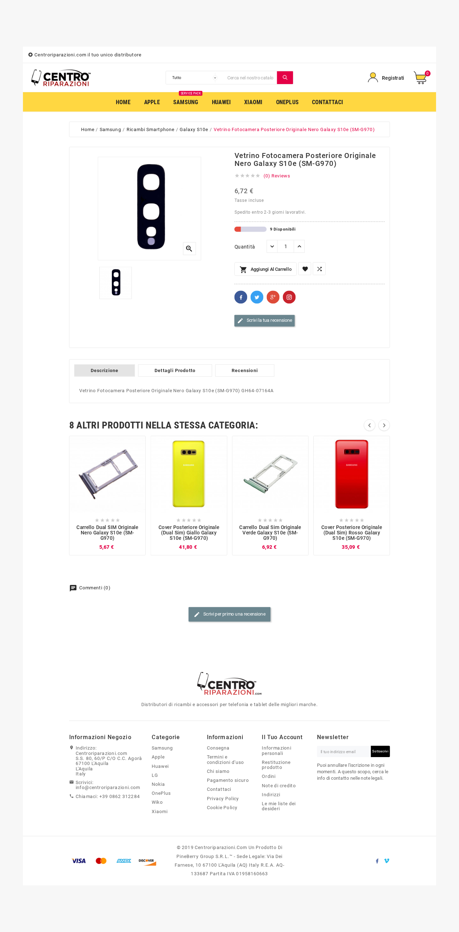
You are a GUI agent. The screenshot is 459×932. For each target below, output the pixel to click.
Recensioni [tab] (245, 370)
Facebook (241, 297)
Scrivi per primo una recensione (229, 614)
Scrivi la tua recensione (264, 320)
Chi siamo (218, 771)
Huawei (160, 766)
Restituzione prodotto (276, 765)
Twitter (257, 297)
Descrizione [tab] (104, 370)
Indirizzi (271, 794)
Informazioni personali (276, 750)
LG (155, 775)
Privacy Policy (223, 798)
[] (285, 77)
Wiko (157, 802)
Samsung (162, 747)
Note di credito (279, 785)
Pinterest (289, 297)
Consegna (218, 747)
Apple (158, 757)
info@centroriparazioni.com (108, 787)
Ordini (269, 776)
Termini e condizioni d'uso (225, 760)
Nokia (158, 784)
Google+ (273, 297)
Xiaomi (159, 811)
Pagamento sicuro (228, 780)
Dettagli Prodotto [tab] (175, 370)
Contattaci (219, 789)
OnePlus (161, 793)
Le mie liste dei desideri (279, 806)
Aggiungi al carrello (266, 270)
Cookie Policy (222, 807)
